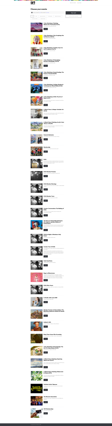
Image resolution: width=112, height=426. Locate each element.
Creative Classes (42, 18)
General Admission (42, 16)
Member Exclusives (58, 16)
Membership (50, 16)
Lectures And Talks (34, 18)
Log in (40, 12)
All (32, 16)
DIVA (36, 16)
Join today (47, 12)
